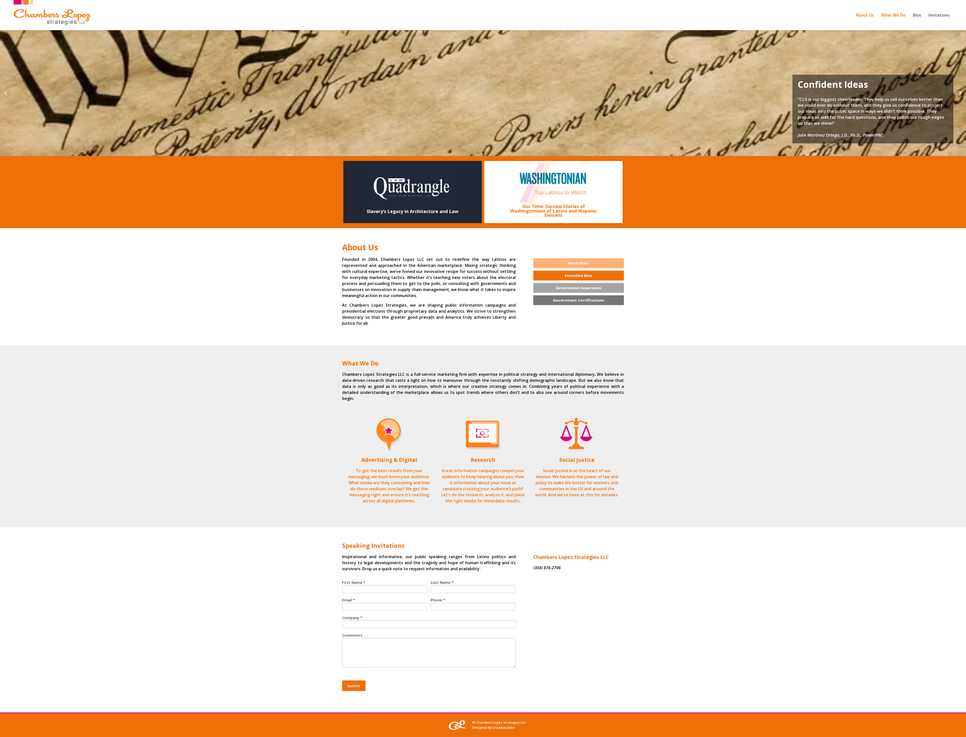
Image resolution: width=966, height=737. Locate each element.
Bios (917, 15)
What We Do (893, 15)
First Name (353, 583)
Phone (438, 600)
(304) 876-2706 (547, 567)
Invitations (939, 15)
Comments (352, 635)
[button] (478, 152)
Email (348, 600)
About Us (865, 15)
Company (352, 618)
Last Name (442, 583)
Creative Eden (504, 727)
